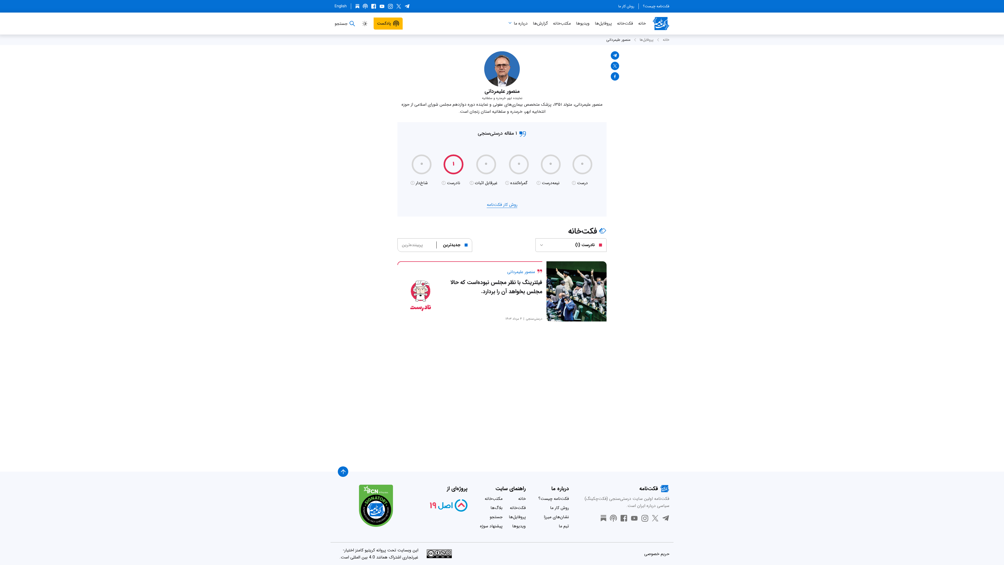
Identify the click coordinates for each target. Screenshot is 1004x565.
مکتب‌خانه (562, 23)
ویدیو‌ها (583, 23)
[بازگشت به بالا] (343, 471)
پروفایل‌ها (603, 23)
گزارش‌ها (540, 23)
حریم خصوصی (656, 554)
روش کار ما (626, 6)
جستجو (496, 517)
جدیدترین (451, 245)
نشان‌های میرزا (556, 517)
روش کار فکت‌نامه (502, 204)
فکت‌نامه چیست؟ (656, 6)
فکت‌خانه (625, 23)
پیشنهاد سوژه (491, 526)
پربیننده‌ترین (412, 245)
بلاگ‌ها (496, 508)
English (341, 6)
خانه (642, 23)
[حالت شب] (364, 24)
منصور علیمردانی (618, 40)
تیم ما (564, 526)
